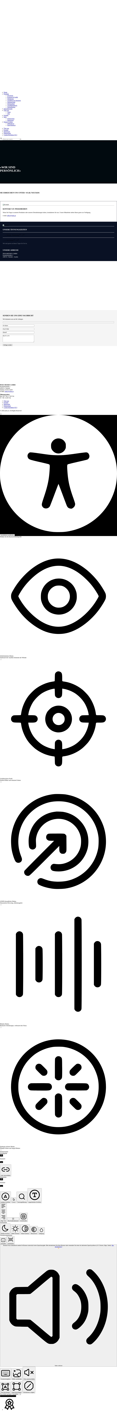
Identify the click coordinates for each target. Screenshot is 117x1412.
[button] (0, 414)
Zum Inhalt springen (6, 1394)
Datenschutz (7, 133)
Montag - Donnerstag (12, 235)
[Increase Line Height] (1, 1179)
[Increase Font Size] (1, 1155)
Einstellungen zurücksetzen (8, 1396)
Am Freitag (9, 240)
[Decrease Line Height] (1, 1186)
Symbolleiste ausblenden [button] (7, 535)
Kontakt (6, 130)
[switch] (1, 659)
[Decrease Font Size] (1, 1162)
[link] (20, 139)
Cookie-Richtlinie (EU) (10, 135)
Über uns (6, 128)
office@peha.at (11, 215)
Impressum (7, 131)
